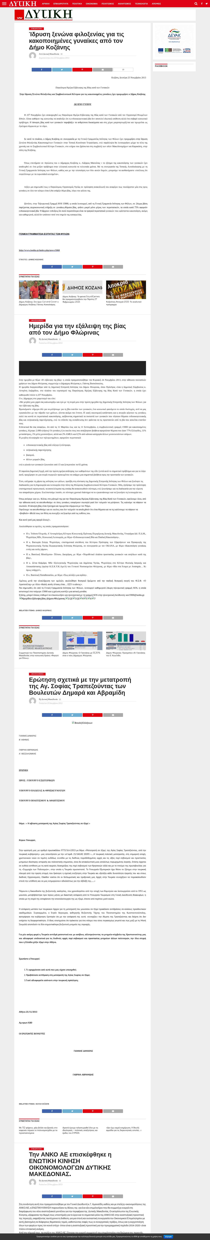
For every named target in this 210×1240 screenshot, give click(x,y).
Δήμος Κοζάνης (35, 260)
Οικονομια (92, 3)
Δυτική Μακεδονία (51, 54)
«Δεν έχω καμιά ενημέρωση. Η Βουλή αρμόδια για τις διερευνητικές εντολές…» (123, 1129)
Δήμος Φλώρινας (44, 610)
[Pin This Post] (82, 69)
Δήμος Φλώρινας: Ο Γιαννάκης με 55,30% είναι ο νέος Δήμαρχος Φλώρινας (81, 654)
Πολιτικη (77, 3)
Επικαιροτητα (60, 3)
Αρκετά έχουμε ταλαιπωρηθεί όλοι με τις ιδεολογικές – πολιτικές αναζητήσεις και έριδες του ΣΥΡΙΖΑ (80, 1130)
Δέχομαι (168, 1237)
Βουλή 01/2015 (42, 1104)
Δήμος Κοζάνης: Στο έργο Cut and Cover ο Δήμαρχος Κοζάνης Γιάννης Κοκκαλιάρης (39, 303)
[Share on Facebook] (42, 69)
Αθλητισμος (124, 3)
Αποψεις (156, 3)
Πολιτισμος (108, 3)
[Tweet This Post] (62, 69)
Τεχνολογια (141, 3)
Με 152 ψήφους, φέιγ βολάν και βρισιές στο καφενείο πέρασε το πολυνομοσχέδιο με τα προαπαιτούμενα (38, 1130)
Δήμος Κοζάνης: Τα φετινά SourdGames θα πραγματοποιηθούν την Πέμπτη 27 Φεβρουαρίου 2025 (81, 299)
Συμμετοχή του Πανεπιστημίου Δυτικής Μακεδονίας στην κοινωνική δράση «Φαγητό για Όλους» (39, 655)
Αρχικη (45, 3)
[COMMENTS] (123, 69)
